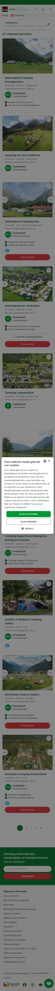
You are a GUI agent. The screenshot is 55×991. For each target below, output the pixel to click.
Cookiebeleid (42, 500)
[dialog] (27, 495)
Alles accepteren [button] (28, 514)
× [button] (49, 461)
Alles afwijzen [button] (29, 521)
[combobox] (44, 461)
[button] (27, 528)
